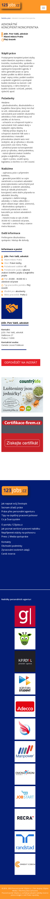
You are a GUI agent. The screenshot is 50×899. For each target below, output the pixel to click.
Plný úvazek (10, 39)
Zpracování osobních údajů (15, 549)
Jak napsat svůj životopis (14, 503)
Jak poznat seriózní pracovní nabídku (20, 528)
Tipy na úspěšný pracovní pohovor (19, 515)
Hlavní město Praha (13, 36)
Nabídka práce (6, 18)
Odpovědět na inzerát (20, 362)
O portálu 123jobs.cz (12, 524)
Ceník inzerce (8, 553)
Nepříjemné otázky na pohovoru (18, 532)
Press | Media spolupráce (14, 536)
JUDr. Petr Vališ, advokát (16, 33)
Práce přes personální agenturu (18, 511)
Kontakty (6, 541)
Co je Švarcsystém (10, 519)
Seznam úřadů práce (12, 507)
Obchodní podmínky (11, 545)
